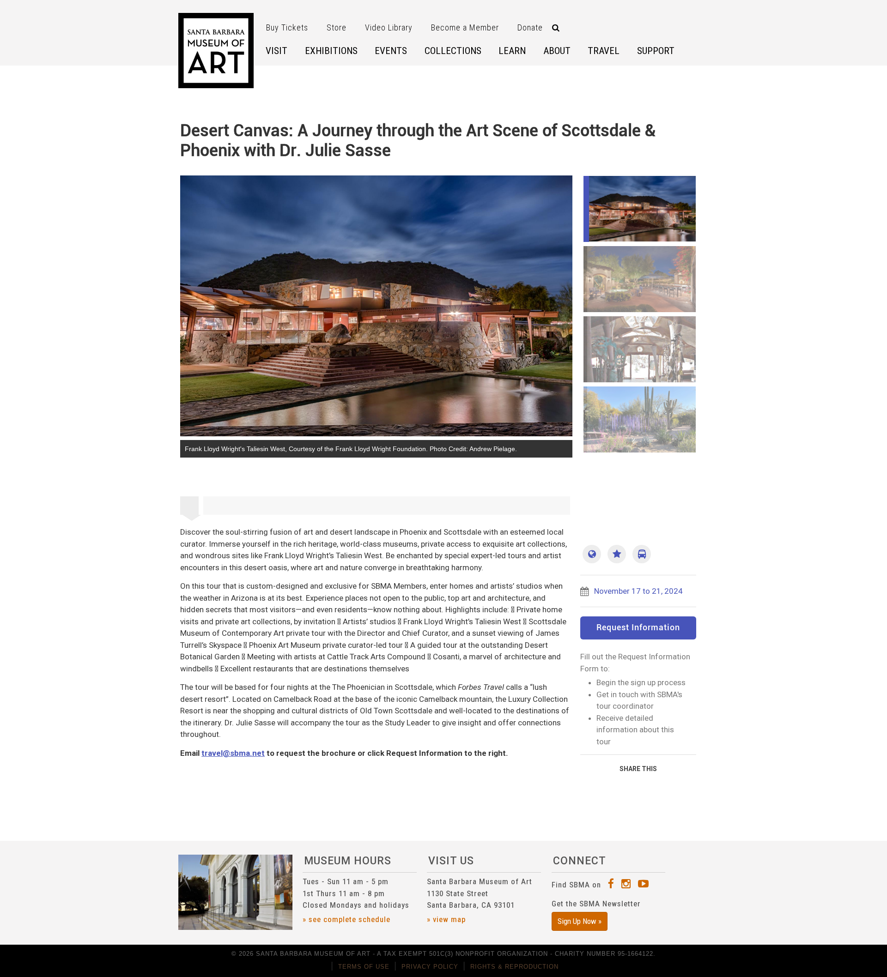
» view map (446, 919)
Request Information (638, 628)
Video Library (389, 27)
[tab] (191, 505)
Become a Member (465, 27)
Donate (530, 27)
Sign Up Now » (579, 921)
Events (391, 50)
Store (336, 27)
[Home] (216, 50)
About (557, 50)
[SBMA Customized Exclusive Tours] (617, 554)
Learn (512, 50)
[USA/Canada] (592, 554)
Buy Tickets (287, 27)
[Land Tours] (641, 554)
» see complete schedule (346, 919)
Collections (453, 50)
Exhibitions (331, 50)
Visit (276, 50)
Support (655, 50)
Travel (604, 50)
